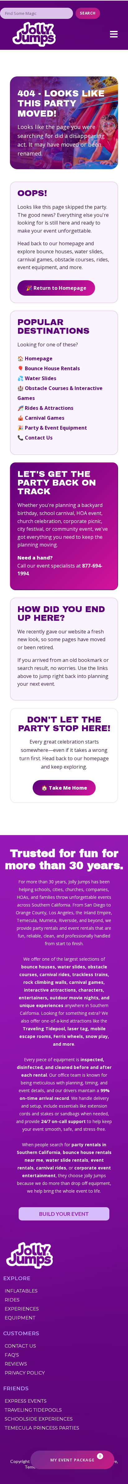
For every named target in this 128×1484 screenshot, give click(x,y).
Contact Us (39, 437)
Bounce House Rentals (52, 368)
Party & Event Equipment (56, 427)
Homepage (39, 358)
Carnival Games (44, 417)
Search (88, 13)
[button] (113, 34)
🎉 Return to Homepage (56, 288)
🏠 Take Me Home (64, 787)
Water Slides (40, 378)
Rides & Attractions (49, 408)
